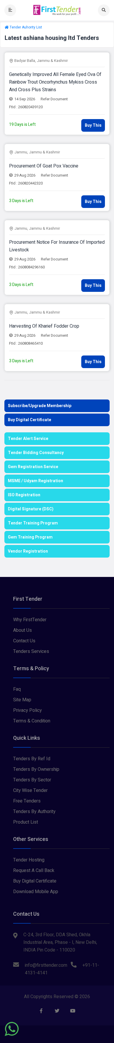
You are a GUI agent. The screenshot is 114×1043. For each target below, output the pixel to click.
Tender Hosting (28, 859)
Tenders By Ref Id (31, 758)
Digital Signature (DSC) (30, 509)
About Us (22, 630)
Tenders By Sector (32, 779)
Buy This (93, 125)
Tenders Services (31, 651)
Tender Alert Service (28, 439)
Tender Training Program (33, 523)
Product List (25, 822)
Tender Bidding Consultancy (36, 453)
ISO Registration (24, 495)
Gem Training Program (30, 537)
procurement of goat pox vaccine (43, 166)
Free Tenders (27, 801)
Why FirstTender (29, 619)
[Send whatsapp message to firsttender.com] (11, 1029)
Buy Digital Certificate (29, 420)
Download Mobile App (35, 891)
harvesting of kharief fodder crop (44, 326)
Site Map (22, 699)
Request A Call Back (33, 870)
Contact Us (24, 640)
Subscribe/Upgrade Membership (39, 406)
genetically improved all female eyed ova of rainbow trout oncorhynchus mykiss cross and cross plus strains (55, 82)
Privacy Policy (27, 710)
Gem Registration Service (33, 467)
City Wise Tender (30, 790)
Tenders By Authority (34, 811)
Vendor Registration (28, 551)
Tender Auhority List (26, 27)
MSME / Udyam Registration (35, 481)
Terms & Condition (31, 720)
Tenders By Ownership (36, 769)
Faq (17, 689)
